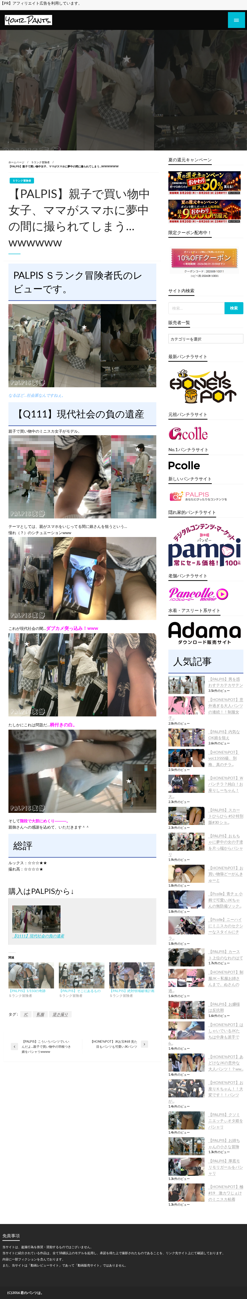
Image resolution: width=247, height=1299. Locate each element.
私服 (40, 1014)
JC (26, 1014)
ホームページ (16, 162)
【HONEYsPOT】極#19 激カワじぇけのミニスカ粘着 (225, 1192)
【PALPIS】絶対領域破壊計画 (131, 991)
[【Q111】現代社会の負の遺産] (36, 918)
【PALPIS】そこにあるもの (80, 991)
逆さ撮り (60, 1014)
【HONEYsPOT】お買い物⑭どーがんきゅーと (225, 873)
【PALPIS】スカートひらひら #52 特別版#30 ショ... (225, 816)
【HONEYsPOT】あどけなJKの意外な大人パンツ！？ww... (225, 1062)
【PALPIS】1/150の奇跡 (27, 991)
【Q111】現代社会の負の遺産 (38, 935)
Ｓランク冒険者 (40, 162)
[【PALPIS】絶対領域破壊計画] (132, 975)
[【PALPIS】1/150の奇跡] (31, 975)
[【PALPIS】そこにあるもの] (81, 975)
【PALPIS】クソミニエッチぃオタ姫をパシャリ (225, 1120)
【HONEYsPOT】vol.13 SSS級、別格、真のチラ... (224, 758)
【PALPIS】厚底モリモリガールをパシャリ (225, 1166)
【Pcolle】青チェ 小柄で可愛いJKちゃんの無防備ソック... (225, 899)
